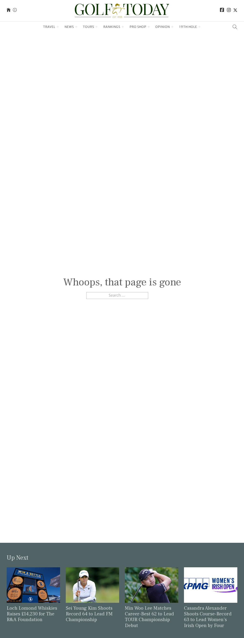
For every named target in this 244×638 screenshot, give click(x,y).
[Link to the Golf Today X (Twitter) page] (235, 10)
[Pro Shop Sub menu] (148, 27)
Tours (88, 27)
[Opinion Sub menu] (172, 27)
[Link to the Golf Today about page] (15, 10)
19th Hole (188, 27)
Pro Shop (138, 27)
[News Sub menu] (76, 27)
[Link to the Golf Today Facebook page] (222, 10)
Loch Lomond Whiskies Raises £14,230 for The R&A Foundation (32, 614)
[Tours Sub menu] (96, 27)
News (69, 27)
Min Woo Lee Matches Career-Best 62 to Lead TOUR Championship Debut (149, 617)
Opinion (162, 27)
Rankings (111, 27)
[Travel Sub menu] (57, 27)
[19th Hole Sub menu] (199, 27)
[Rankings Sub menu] (123, 27)
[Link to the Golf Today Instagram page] (229, 10)
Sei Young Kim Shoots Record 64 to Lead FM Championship (89, 614)
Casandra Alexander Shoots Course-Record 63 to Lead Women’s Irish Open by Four (208, 617)
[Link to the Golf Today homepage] (8, 10)
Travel (49, 27)
